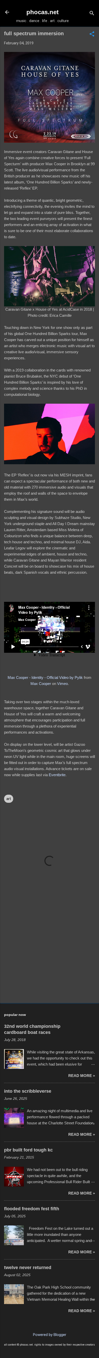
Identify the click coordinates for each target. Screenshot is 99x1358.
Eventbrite (57, 775)
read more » (81, 1075)
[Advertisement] (49, 959)
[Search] (92, 14)
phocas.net (42, 12)
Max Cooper (40, 683)
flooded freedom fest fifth (31, 1208)
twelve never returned (27, 1267)
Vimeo (62, 683)
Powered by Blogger (49, 1334)
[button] (92, 34)
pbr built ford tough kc (28, 1149)
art (8, 798)
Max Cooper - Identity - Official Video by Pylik (45, 677)
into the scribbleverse (27, 1091)
